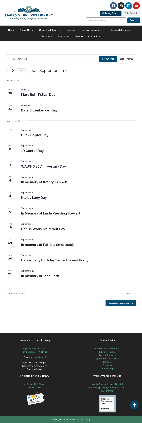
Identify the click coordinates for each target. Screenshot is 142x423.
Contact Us (94, 36)
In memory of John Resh (40, 276)
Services (71, 30)
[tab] (110, 13)
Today (21, 70)
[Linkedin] (128, 5)
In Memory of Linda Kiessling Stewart (50, 213)
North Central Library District (107, 384)
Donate (79, 36)
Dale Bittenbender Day (39, 110)
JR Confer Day (32, 151)
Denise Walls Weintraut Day (43, 229)
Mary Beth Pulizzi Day (38, 95)
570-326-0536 (38, 357)
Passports (47, 36)
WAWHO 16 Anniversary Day (43, 166)
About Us (25, 30)
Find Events (108, 59)
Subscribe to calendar (119, 303)
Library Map (107, 368)
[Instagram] (121, 5)
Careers (107, 362)
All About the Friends (34, 384)
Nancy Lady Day (34, 198)
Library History (107, 352)
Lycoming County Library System (107, 387)
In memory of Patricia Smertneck (47, 245)
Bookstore (34, 387)
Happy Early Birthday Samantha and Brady (54, 260)
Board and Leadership (107, 348)
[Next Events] (13, 70)
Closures (107, 365)
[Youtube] (136, 5)
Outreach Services (120, 30)
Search (133, 20)
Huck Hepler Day (34, 135)
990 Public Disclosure (107, 358)
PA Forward (107, 391)
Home (11, 30)
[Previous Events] (7, 70)
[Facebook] (113, 5)
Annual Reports (107, 355)
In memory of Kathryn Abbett (44, 182)
